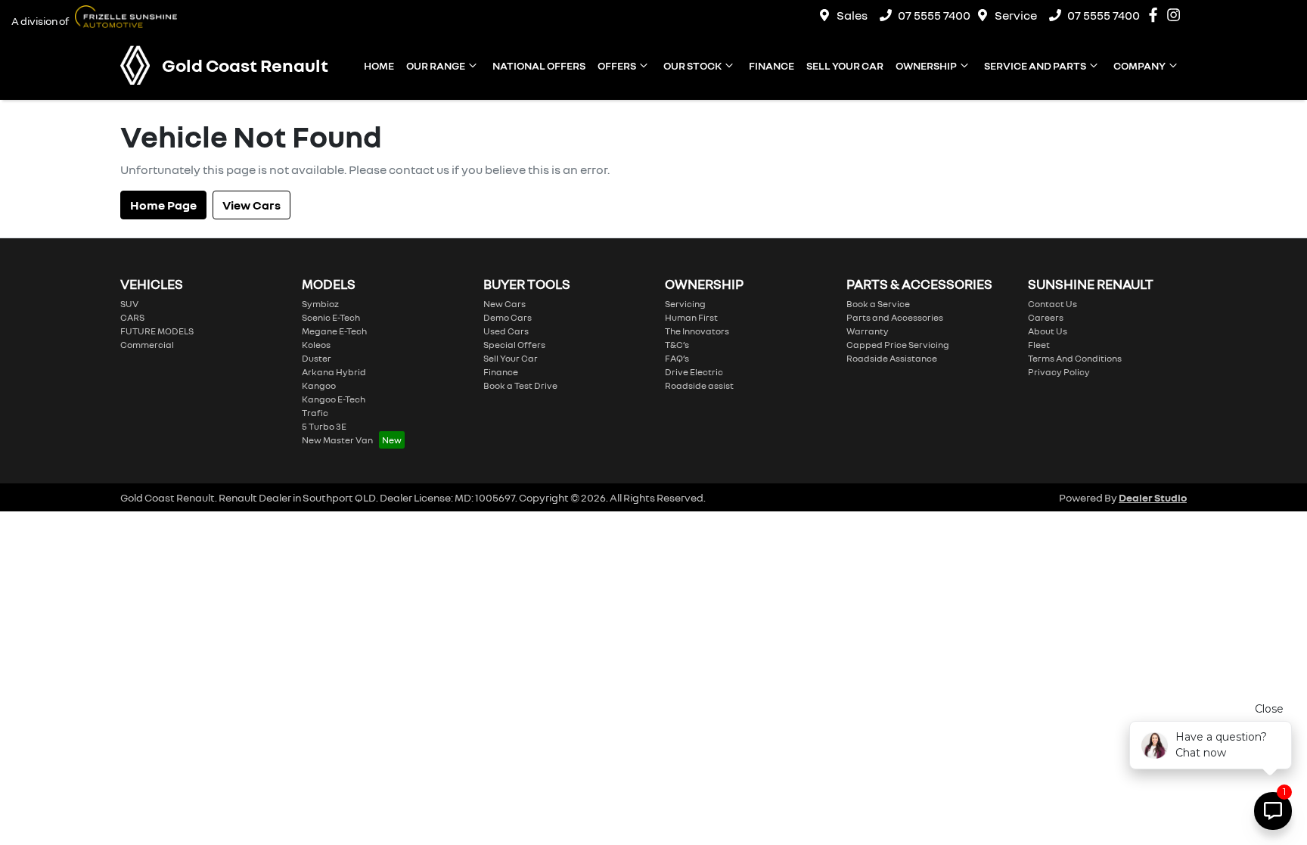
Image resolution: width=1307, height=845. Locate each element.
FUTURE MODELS (157, 331)
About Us (1047, 331)
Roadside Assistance (891, 358)
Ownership (926, 65)
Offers (617, 65)
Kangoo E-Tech (333, 399)
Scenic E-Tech (331, 317)
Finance (771, 65)
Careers (1045, 317)
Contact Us (1052, 303)
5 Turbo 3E (324, 426)
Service (1016, 15)
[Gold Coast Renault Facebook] (1156, 15)
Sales (852, 15)
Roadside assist (699, 385)
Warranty (867, 331)
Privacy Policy (1059, 371)
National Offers (538, 65)
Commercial (147, 344)
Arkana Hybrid (334, 371)
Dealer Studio (1153, 497)
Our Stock (692, 65)
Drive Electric (694, 371)
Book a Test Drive (520, 385)
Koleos (316, 344)
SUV (129, 303)
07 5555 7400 (934, 15)
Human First (691, 317)
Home (379, 65)
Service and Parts (1035, 65)
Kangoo (319, 385)
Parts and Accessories (894, 317)
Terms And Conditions (1075, 358)
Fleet (1039, 344)
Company (1139, 65)
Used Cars (506, 331)
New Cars (504, 303)
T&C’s (677, 344)
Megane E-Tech (334, 331)
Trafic (315, 412)
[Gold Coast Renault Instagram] (1176, 15)
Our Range (435, 65)
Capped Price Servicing (897, 344)
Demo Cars (507, 317)
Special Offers (514, 344)
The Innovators (697, 331)
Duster (316, 358)
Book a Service (878, 303)
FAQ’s (677, 358)
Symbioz (320, 303)
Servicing (685, 303)
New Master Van (337, 440)
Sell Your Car (844, 65)
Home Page (163, 205)
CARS (132, 317)
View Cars (251, 205)
